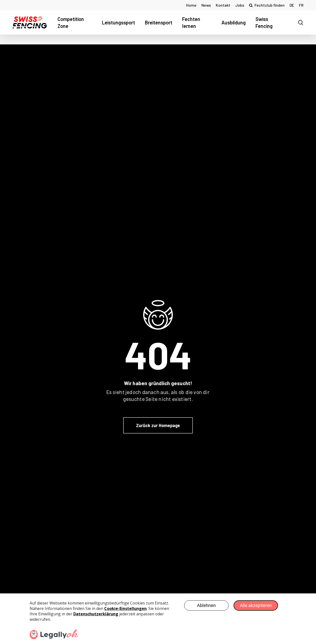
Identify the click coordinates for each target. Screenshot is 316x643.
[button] (158, 425)
